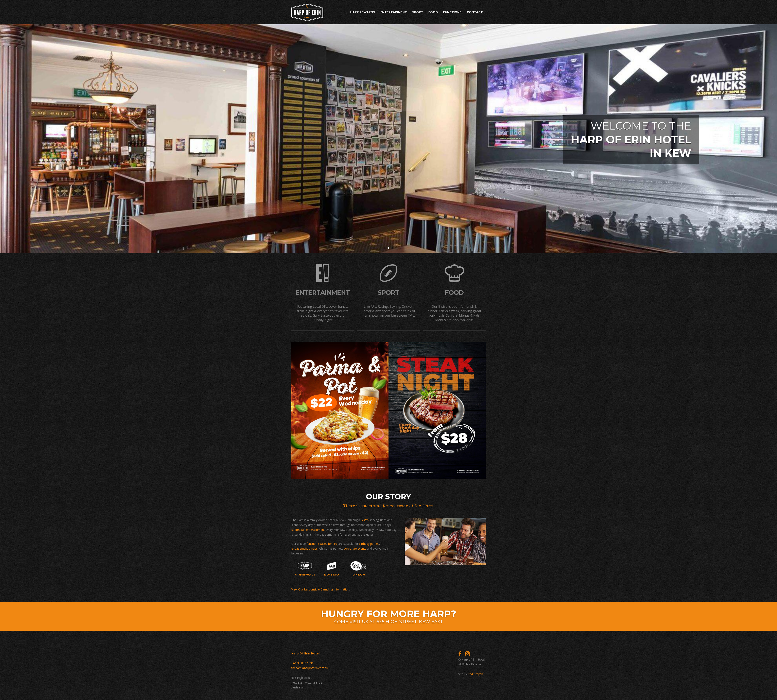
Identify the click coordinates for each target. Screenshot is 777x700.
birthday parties (369, 544)
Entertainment (393, 12)
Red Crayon (475, 674)
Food (433, 12)
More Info (331, 574)
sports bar (298, 530)
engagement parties (304, 548)
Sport (417, 12)
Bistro (365, 520)
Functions (452, 12)
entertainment (315, 530)
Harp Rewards (362, 12)
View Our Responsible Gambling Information (320, 589)
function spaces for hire (322, 544)
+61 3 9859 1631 (302, 663)
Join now (358, 574)
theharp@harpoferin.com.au (309, 668)
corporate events (355, 548)
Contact (475, 12)
